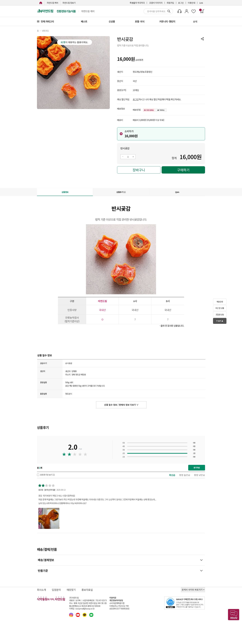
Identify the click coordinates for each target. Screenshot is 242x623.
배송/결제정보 (46, 560)
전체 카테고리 (47, 21)
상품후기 (121, 192)
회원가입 (170, 2)
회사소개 (41, 589)
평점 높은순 (184, 475)
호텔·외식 (139, 21)
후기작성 (197, 467)
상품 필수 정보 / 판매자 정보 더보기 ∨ (121, 404)
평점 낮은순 (199, 475)
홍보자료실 (87, 589)
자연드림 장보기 (69, 2)
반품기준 (43, 571)
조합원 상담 (220, 314)
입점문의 (56, 589)
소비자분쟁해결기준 (117, 603)
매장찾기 (71, 589)
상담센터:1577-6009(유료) (119, 608)
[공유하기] (202, 38)
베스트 (84, 21)
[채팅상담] (234, 615)
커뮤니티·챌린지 (167, 21)
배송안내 (220, 301)
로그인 (181, 2)
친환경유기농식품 (66, 11)
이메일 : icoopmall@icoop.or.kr (82, 608)
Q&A (177, 192)
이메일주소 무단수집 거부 (119, 606)
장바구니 (139, 169)
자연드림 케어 (52, 2)
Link (201, 2)
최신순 (172, 475)
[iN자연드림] (41, 2)
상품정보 (65, 192)
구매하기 (183, 169)
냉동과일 (45, 30)
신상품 (112, 21)
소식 (195, 21)
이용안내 (191, 2)
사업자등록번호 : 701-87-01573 (95, 600)
